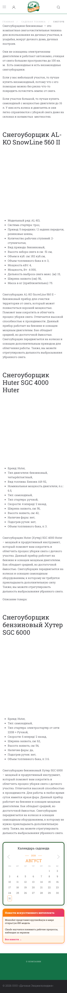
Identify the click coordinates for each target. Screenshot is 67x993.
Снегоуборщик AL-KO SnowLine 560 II (32, 138)
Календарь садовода (33, 848)
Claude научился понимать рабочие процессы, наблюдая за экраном (31, 931)
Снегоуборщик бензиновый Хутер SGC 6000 (33, 624)
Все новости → (13, 939)
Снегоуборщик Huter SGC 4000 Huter (26, 382)
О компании (33, 961)
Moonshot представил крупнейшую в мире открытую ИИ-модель (29, 921)
